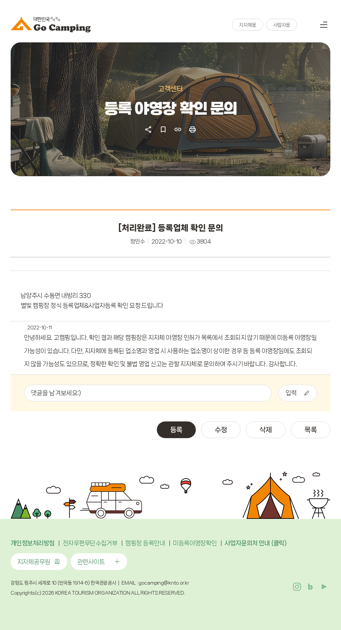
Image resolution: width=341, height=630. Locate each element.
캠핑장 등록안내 (145, 543)
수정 (221, 429)
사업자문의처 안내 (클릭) (255, 543)
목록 (310, 429)
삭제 (265, 429)
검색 (307, 24)
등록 (176, 429)
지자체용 (247, 25)
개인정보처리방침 (33, 543)
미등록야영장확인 (195, 543)
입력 (290, 393)
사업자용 (281, 25)
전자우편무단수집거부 (90, 543)
